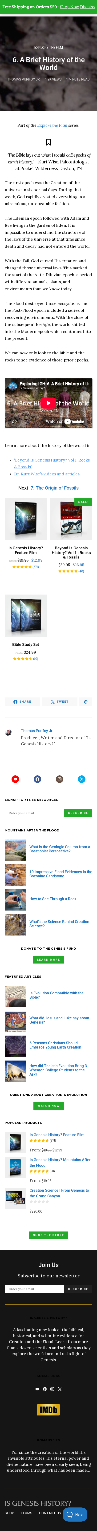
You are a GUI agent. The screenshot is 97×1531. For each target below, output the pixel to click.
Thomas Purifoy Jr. (23, 79)
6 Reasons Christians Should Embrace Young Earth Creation (55, 1045)
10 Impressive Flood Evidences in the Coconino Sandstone (60, 874)
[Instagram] (59, 779)
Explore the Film (48, 47)
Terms (26, 1513)
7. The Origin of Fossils (55, 488)
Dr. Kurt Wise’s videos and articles (47, 474)
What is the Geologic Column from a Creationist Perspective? (59, 849)
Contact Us (50, 1513)
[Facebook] (37, 779)
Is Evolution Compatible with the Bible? (56, 995)
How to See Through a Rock (52, 899)
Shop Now (69, 6)
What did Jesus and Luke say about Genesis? (59, 1020)
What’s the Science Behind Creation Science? (59, 923)
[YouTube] (15, 779)
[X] (82, 779)
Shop (9, 1513)
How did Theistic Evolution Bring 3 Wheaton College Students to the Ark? (58, 1070)
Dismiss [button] (87, 6)
